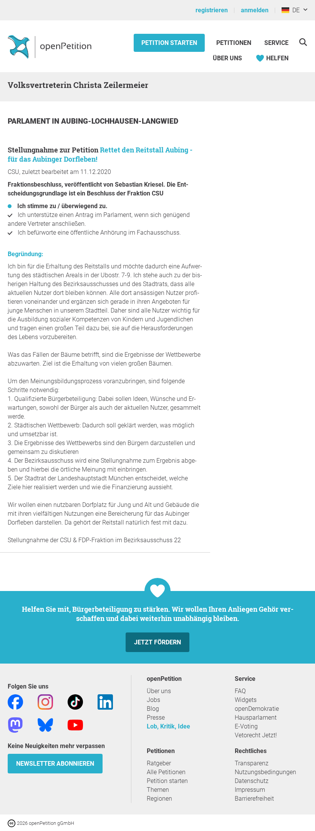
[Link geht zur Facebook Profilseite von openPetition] (15, 701)
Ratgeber (159, 763)
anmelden (255, 10)
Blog (153, 708)
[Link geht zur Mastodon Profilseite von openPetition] (15, 724)
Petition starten (169, 42)
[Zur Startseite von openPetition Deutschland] (50, 46)
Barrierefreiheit (254, 798)
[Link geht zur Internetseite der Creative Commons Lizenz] (12, 822)
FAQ (240, 691)
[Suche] (303, 42)
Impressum (250, 789)
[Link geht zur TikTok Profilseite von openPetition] (75, 701)
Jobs (153, 700)
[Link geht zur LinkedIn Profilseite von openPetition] (105, 701)
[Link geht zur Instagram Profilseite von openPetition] (45, 701)
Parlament (30, 121)
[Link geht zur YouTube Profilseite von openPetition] (75, 724)
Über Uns (227, 58)
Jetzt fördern (157, 642)
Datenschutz (252, 781)
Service (276, 42)
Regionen (159, 798)
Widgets (246, 700)
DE (294, 10)
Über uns (159, 691)
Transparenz (252, 763)
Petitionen (234, 42)
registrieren (212, 10)
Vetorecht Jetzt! (256, 735)
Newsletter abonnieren (55, 763)
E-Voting (246, 726)
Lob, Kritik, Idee (168, 726)
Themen (158, 789)
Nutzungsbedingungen (265, 772)
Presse (156, 717)
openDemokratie (257, 708)
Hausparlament (256, 717)
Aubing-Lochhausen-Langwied (119, 121)
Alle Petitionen (166, 772)
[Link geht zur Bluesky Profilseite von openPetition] (45, 724)
